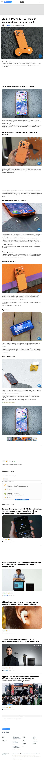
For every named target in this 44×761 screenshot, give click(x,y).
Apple (4, 464)
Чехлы (14, 743)
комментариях (11, 481)
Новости (24, 737)
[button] (41, 420)
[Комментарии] (3, 539)
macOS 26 (3, 737)
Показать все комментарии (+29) (22, 499)
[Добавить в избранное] (38, 25)
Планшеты (14, 741)
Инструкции (34, 737)
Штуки (14, 744)
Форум (24, 741)
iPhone (7, 464)
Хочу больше (22, 715)
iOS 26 (3, 736)
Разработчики (34, 739)
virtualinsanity (10, 485)
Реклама (33, 744)
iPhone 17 (11, 464)
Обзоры (14, 736)
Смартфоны (15, 739)
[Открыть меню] (2, 2)
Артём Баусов (5, 541)
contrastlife (9, 493)
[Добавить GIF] (6, 479)
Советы (33, 736)
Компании (24, 743)
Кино (23, 746)
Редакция (34, 743)
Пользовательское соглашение (5, 754)
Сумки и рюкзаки (15, 746)
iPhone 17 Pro (16, 464)
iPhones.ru (15, 758)
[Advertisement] (22, 452)
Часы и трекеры (15, 742)
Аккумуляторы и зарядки (17, 738)
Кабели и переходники (16, 747)
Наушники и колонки (16, 737)
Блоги (23, 740)
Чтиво (24, 744)
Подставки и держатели (16, 748)
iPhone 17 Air (4, 741)
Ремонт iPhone (34, 741)
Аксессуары (24, 738)
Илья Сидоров (5, 595)
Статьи (24, 736)
